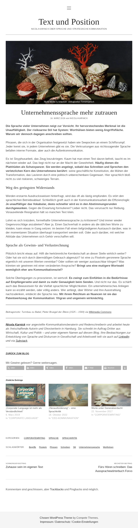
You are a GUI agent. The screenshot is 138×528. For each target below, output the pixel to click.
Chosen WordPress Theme (56, 517)
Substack (21, 340)
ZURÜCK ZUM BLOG (17, 353)
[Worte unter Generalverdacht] (111, 395)
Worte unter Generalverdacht (107, 408)
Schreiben (65, 447)
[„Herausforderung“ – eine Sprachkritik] (68, 395)
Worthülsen (108, 447)
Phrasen (54, 447)
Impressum (46, 521)
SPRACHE (54, 438)
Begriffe (32, 447)
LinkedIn (124, 336)
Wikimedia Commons (100, 312)
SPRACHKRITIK (69, 438)
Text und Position (69, 21)
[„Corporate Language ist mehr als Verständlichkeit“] (25, 395)
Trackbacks (57, 489)
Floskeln (43, 447)
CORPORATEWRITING (34, 438)
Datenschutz (62, 521)
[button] (15, 368)
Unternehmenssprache (89, 447)
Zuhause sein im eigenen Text (24, 467)
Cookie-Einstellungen (85, 521)
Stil (74, 447)
